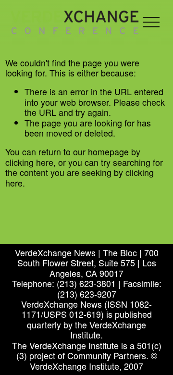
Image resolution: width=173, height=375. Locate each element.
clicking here (29, 162)
